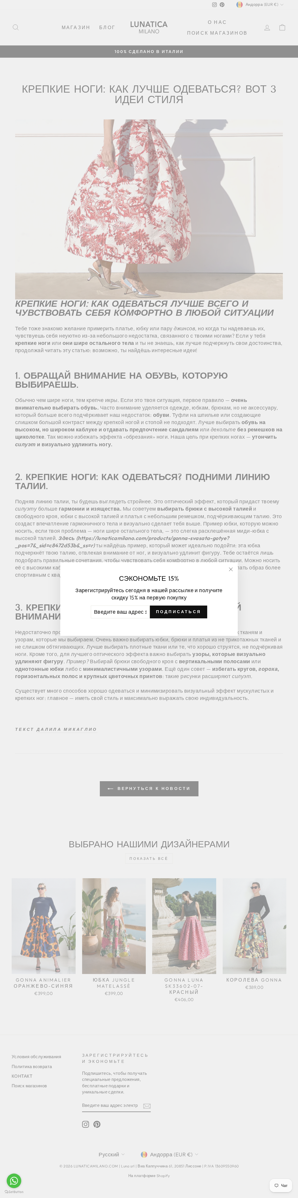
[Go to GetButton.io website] (14, 1192)
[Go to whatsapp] (14, 1181)
